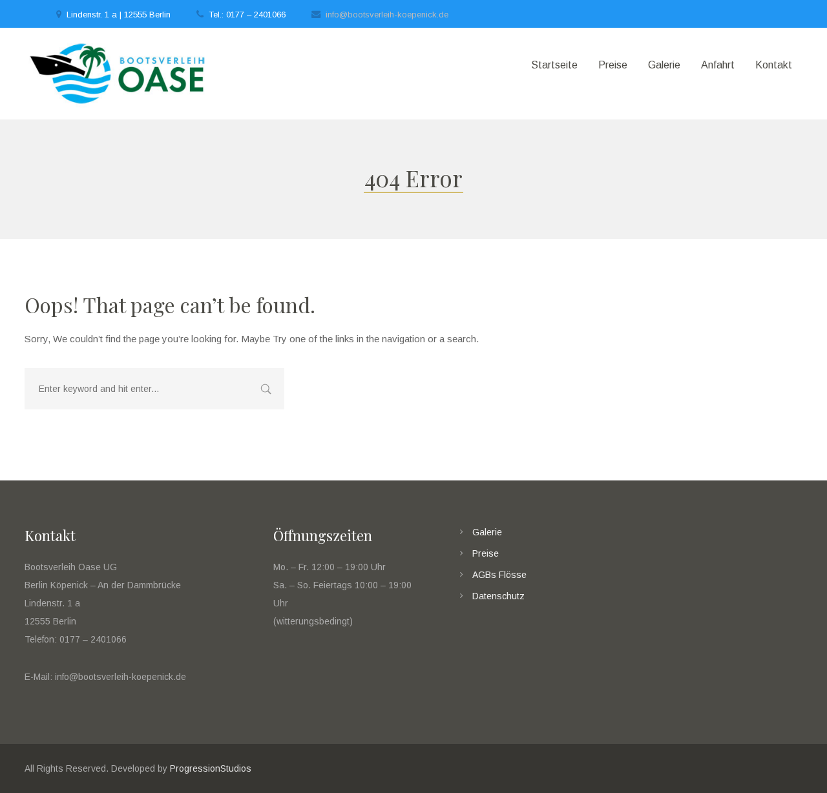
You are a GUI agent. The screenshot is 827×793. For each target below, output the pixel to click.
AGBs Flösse (499, 575)
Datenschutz (498, 596)
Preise (485, 553)
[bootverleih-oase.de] (118, 73)
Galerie (487, 532)
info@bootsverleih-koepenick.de (387, 14)
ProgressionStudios (210, 768)
